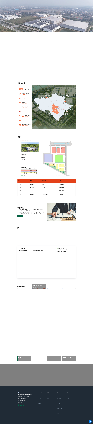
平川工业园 (58, 403)
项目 (20, 36)
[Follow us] (18, 405)
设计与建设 (39, 398)
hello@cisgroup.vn (22, 400)
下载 (66, 59)
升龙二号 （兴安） (67, 357)
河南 (49, 357)
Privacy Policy (49, 421)
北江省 (48, 398)
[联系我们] (50, 379)
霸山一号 (20, 357)
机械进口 (39, 403)
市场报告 (67, 398)
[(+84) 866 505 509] (30, 379)
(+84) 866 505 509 (23, 398)
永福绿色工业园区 (37, 285)
